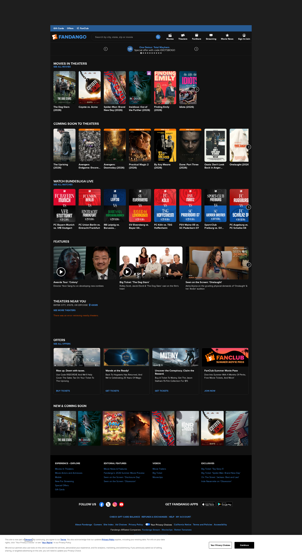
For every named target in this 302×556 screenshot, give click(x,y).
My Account (183, 516)
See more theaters (64, 310)
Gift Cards (58, 28)
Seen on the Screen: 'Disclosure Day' (122, 477)
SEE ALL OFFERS (61, 344)
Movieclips (158, 477)
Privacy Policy (136, 524)
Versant (28, 539)
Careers (98, 524)
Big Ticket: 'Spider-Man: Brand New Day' (220, 473)
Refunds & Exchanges (154, 516)
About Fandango (83, 524)
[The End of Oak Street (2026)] (187, 428)
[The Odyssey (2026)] (138, 428)
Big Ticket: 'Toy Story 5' (212, 468)
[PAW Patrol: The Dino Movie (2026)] (114, 428)
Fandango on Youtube (121, 504)
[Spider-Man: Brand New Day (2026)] (163, 428)
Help (171, 516)
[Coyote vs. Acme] (212, 428)
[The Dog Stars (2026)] (64, 428)
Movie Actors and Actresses (68, 473)
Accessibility (220, 524)
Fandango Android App (225, 504)
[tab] (141, 53)
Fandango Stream (151, 529)
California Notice (182, 524)
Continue (244, 545)
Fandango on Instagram (114, 504)
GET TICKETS (161, 390)
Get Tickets (112, 390)
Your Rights (47, 542)
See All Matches (63, 184)
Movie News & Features (115, 468)
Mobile (58, 477)
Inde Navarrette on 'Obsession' (216, 481)
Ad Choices (121, 524)
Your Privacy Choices (161, 524)
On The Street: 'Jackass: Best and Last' (220, 477)
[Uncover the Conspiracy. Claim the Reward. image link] (175, 356)
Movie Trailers (159, 468)
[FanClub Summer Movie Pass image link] (225, 356)
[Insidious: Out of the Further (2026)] (89, 428)
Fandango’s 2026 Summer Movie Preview (124, 473)
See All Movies (62, 66)
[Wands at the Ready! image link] (126, 356)
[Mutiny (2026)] (237, 428)
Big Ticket (157, 473)
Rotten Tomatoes (183, 529)
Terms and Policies (202, 524)
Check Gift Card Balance (125, 516)
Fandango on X (108, 504)
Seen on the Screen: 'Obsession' (120, 481)
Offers (70, 28)
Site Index (108, 524)
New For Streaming (64, 481)
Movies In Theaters (64, 468)
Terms (63, 539)
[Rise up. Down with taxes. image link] (77, 356)
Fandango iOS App (208, 504)
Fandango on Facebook (101, 504)
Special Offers (62, 485)
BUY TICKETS (63, 390)
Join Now (209, 390)
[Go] (158, 37)
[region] (151, 545)
